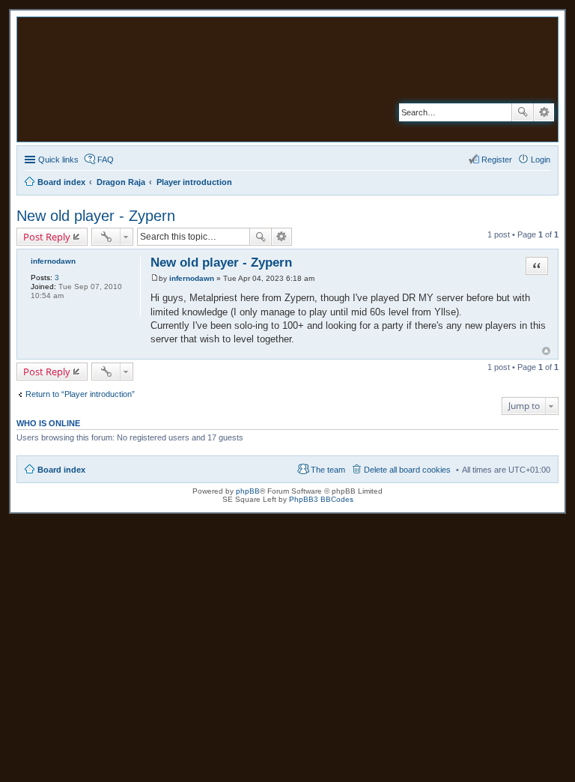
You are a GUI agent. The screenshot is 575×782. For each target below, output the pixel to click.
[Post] (154, 278)
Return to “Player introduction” (80, 394)
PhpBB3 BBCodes (321, 499)
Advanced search (544, 112)
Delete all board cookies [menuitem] (407, 469)
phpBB (248, 491)
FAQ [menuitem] (105, 159)
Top (546, 351)
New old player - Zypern (95, 215)
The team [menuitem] (328, 469)
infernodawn (53, 261)
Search (522, 112)
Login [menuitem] (540, 159)
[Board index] (193, 79)
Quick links (58, 159)
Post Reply (46, 236)
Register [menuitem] (496, 159)
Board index (61, 469)
